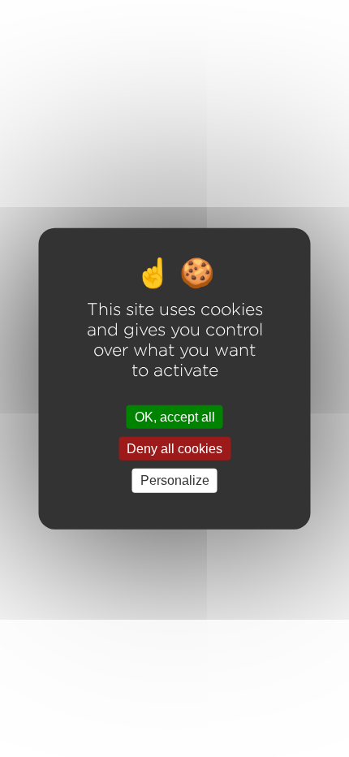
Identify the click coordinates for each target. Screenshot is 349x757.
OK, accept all (175, 417)
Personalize (174, 480)
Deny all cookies (174, 449)
